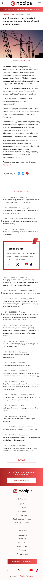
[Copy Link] (27, 173)
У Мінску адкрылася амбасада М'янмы (16, 365)
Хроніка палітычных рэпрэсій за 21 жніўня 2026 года (21, 293)
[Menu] (39, 3)
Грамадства (8, 14)
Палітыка (19, 9)
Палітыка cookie (22, 515)
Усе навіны (9, 9)
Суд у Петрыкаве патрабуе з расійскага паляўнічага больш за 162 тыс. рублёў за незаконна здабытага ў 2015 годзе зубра (21, 386)
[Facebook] (23, 173)
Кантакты (22, 511)
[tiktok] (31, 264)
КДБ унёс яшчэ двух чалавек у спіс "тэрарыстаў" (20, 429)
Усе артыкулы (22, 554)
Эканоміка (30, 9)
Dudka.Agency (26, 576)
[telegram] (8, 264)
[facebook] (13, 264)
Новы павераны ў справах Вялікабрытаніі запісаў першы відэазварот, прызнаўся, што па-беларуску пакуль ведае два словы (20, 303)
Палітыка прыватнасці (22, 519)
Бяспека (22, 550)
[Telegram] (19, 173)
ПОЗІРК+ (22, 508)
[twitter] (17, 264)
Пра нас (22, 504)
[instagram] (22, 264)
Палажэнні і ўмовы (22, 523)
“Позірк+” (6, 165)
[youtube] (27, 264)
